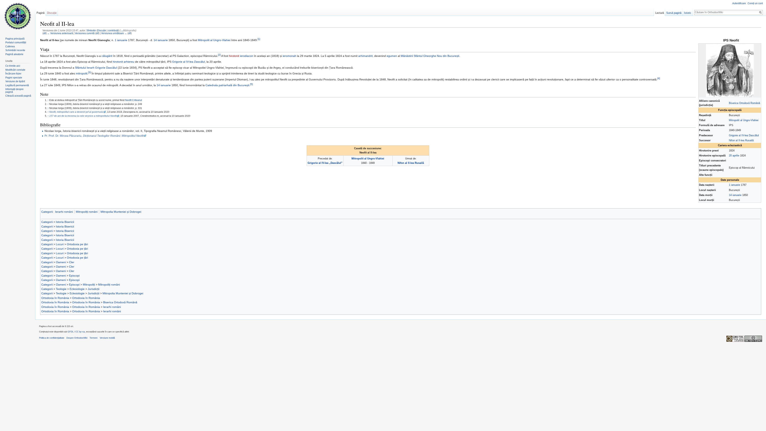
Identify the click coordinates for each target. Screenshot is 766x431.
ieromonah (289, 55)
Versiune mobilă (107, 338)
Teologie (61, 289)
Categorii (47, 211)
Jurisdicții (93, 289)
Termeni (93, 338)
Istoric (687, 12)
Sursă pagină (673, 12)
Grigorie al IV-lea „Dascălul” (325, 162)
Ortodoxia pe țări (77, 244)
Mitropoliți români (87, 211)
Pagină (40, 12)
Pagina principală (15, 38)
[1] (259, 39)
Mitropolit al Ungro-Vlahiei (743, 120)
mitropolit (81, 73)
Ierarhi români (64, 211)
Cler (71, 262)
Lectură (659, 12)
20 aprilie (734, 155)
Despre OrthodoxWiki (76, 338)
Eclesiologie (77, 289)
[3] (89, 72)
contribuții (113, 30)
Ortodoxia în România (55, 298)
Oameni (61, 262)
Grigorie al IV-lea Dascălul (744, 135)
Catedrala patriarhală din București (227, 85)
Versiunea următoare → (114, 33)
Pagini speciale (13, 77)
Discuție (101, 30)
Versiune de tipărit (15, 81)
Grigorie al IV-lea (188, 61)
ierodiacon (246, 55)
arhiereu (129, 61)
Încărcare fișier (13, 73)
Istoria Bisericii (65, 221)
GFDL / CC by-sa (76, 331)
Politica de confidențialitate (51, 338)
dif (44, 33)
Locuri (60, 244)
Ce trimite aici (12, 65)
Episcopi (74, 275)
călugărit (107, 55)
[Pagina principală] (18, 16)
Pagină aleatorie (14, 54)
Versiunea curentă (85, 33)
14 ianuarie (735, 195)
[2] (219, 54)
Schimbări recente (15, 50)
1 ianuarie (734, 184)
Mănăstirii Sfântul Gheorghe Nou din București (430, 55)
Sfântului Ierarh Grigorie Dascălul (96, 67)
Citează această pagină (18, 95)
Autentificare (739, 3)
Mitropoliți (89, 284)
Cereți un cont (755, 3)
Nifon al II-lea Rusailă (741, 140)
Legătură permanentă (17, 85)
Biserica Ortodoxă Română (744, 103)
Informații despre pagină (14, 90)
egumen (392, 55)
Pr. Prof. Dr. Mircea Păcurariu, (94, 135)
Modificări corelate (15, 69)
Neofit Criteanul (133, 100)
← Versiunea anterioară (60, 33)
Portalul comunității (15, 42)
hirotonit (234, 55)
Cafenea (10, 46)
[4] (658, 78)
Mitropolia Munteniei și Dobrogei (121, 211)
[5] (251, 84)
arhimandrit (365, 55)
